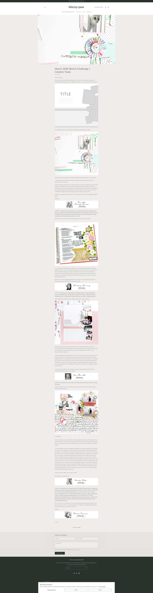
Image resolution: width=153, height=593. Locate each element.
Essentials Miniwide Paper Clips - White (71, 216)
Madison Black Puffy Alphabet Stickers (68, 491)
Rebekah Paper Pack (91, 296)
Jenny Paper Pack (72, 382)
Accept (75, 589)
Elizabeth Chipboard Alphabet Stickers (67, 495)
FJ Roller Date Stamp (86, 214)
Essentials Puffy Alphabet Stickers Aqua (78, 493)
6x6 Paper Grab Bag (59, 212)
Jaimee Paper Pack (72, 210)
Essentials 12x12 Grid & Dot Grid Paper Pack (86, 210)
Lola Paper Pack (63, 210)
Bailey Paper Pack (63, 294)
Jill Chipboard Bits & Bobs (69, 296)
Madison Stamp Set (81, 292)
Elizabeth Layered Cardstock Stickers (69, 490)
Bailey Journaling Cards (66, 214)
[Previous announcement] (44, 1)
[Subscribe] (86, 568)
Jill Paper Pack (71, 294)
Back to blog (77, 527)
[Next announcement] (109, 1)
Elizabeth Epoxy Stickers (80, 294)
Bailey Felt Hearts (89, 382)
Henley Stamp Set (72, 292)
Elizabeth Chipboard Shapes (84, 488)
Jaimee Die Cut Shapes (81, 296)
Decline (100, 589)
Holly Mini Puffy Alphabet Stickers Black (81, 497)
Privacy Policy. (102, 586)
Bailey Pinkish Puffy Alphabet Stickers (72, 212)
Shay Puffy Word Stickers (87, 212)
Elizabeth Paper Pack (73, 488)
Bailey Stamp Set (80, 382)
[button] (45, 7)
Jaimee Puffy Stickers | (77, 214)
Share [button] (57, 522)
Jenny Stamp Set (63, 292)
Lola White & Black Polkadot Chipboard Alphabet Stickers (79, 498)
